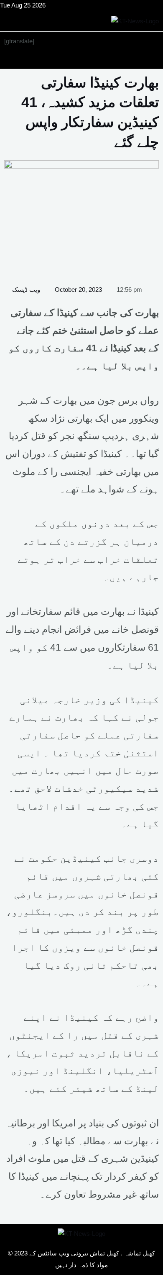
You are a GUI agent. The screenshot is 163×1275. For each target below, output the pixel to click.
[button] (81, 60)
